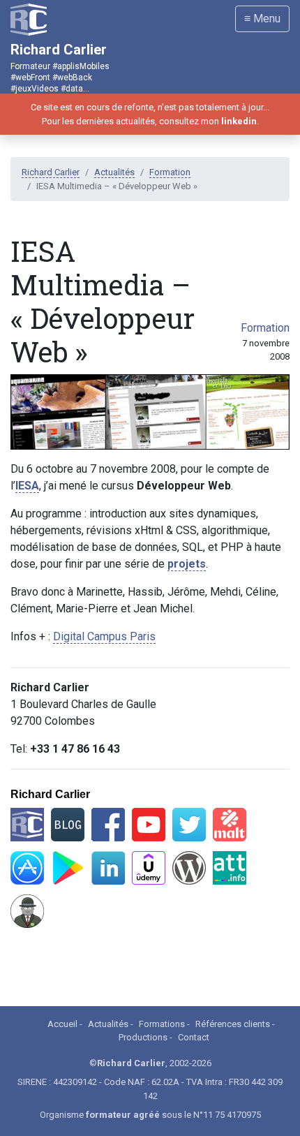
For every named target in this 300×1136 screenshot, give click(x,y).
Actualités (114, 172)
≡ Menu (262, 18)
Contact (193, 1037)
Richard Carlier (51, 172)
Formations (162, 1024)
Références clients (232, 1024)
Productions (143, 1037)
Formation (169, 172)
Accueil (62, 1024)
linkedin (239, 121)
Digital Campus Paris (104, 636)
